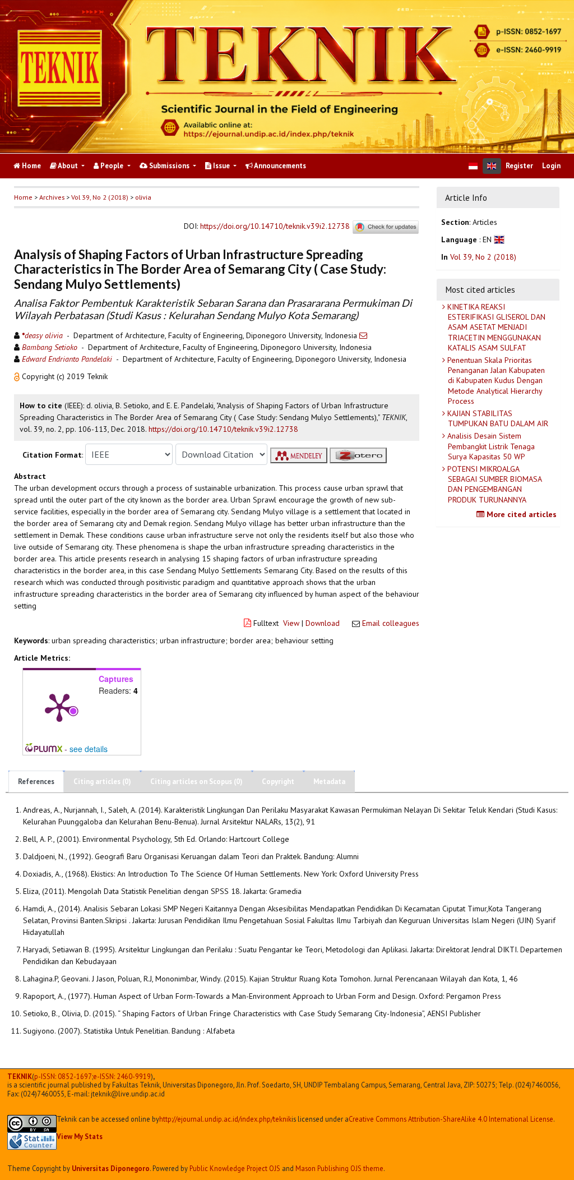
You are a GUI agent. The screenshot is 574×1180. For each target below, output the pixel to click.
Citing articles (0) (102, 781)
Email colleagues (390, 623)
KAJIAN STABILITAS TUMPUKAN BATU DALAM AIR (496, 418)
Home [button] (23, 197)
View (291, 623)
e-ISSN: (122, 1076)
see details (89, 748)
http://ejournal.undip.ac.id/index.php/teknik (225, 1119)
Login (551, 165)
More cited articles (520, 514)
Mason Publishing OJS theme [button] (339, 1168)
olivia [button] (143, 197)
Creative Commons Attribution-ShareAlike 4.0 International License (451, 1119)
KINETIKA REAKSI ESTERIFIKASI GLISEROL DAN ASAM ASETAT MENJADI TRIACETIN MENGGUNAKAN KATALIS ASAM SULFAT (495, 327)
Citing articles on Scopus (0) (196, 781)
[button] (18, 376)
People (112, 165)
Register (519, 165)
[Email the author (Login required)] (363, 335)
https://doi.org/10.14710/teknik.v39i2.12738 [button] (223, 429)
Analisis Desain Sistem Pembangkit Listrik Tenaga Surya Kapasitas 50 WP (490, 446)
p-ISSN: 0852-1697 (63, 1076)
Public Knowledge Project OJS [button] (234, 1168)
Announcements (279, 165)
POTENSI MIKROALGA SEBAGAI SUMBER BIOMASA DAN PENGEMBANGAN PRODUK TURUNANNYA (493, 484)
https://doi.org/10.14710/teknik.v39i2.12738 (275, 227)
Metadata (329, 781)
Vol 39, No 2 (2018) (99, 197)
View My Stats (80, 1136)
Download (322, 623)
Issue (221, 165)
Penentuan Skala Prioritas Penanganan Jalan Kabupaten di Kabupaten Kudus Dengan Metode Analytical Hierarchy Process (495, 380)
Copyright (278, 781)
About (68, 165)
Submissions (169, 165)
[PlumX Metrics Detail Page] (59, 706)
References (36, 781)
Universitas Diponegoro (111, 1168)
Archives (51, 197)
